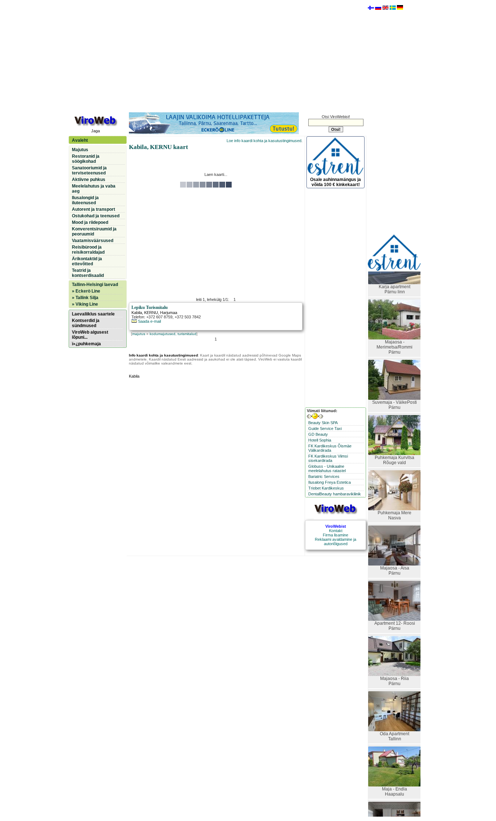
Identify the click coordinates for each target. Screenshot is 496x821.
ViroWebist (335, 526)
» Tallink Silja (85, 297)
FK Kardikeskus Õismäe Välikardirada (329, 448)
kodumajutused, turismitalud (173, 334)
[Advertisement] (216, 55)
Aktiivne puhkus (88, 179)
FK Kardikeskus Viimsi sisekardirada (328, 458)
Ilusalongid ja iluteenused (85, 200)
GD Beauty (318, 434)
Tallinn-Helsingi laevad (95, 284)
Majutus (80, 149)
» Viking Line (85, 304)
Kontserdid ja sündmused (85, 323)
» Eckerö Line (86, 291)
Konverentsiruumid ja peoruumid (94, 231)
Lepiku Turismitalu (149, 307)
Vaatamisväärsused (92, 240)
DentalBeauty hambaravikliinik (334, 494)
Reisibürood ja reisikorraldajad (88, 250)
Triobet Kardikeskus (326, 488)
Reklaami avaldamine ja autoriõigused (335, 541)
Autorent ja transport (93, 209)
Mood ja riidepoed (90, 222)
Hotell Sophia (319, 440)
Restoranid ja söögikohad (85, 159)
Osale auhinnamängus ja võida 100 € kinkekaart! (335, 182)
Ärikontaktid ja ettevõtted (87, 261)
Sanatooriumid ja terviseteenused (89, 170)
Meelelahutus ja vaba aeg (93, 189)
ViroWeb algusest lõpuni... (90, 335)
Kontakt (335, 530)
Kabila (136, 312)
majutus (138, 334)
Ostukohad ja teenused (95, 215)
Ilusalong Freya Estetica (329, 482)
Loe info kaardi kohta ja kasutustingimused (264, 140)
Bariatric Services (324, 476)
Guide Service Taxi (325, 428)
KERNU (151, 312)
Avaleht (80, 140)
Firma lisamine (335, 535)
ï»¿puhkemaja (86, 343)
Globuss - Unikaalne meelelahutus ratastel (327, 468)
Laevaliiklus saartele (93, 314)
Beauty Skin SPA (323, 422)
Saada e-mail (149, 321)
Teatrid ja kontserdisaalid (88, 273)
